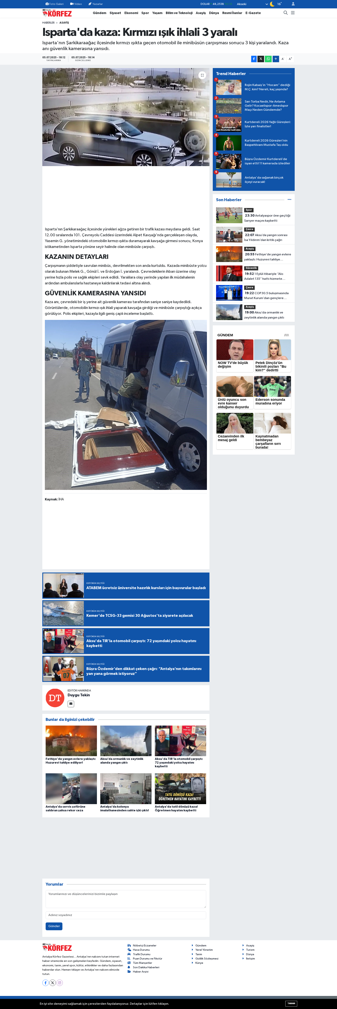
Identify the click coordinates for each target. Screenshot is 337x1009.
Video (78, 4)
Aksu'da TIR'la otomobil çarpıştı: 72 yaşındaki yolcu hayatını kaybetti (179, 762)
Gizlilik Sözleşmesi (206, 958)
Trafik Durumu (141, 954)
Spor (145, 13)
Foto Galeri (56, 4)
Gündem (99, 13)
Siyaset (115, 13)
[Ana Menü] (293, 13)
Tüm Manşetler (142, 962)
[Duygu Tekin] (55, 697)
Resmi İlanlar (232, 13)
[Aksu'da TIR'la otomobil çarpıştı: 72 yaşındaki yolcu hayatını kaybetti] (180, 741)
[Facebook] (45, 983)
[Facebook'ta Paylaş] (254, 59)
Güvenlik (251, 268)
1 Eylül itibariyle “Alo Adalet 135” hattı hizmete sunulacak (263, 276)
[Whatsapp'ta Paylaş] (268, 59)
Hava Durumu (141, 949)
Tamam (291, 1003)
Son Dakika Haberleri (146, 967)
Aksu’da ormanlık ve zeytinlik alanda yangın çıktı (264, 315)
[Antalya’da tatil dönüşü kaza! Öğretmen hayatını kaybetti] (180, 788)
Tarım (198, 954)
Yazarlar (97, 4)
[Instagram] (59, 983)
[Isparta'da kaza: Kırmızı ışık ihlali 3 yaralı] (125, 117)
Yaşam (157, 13)
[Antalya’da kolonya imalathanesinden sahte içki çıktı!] (126, 788)
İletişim (250, 958)
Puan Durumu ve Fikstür (147, 958)
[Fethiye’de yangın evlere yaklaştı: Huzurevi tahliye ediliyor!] (71, 741)
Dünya (214, 13)
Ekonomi (131, 13)
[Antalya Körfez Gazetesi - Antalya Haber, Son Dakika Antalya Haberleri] (57, 13)
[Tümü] (289, 200)
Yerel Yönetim (204, 949)
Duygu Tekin (79, 695)
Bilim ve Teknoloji (179, 13)
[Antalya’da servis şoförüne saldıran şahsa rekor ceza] (71, 788)
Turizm (250, 949)
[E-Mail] (71, 704)
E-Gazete (253, 13)
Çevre (249, 229)
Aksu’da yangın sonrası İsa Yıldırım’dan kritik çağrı (265, 237)
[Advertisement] (126, 195)
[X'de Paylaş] (260, 59)
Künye (199, 962)
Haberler (48, 22)
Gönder (54, 926)
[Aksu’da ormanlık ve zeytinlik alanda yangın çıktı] (126, 741)
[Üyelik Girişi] (291, 4)
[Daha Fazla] (276, 59)
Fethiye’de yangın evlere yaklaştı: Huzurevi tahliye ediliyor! (267, 257)
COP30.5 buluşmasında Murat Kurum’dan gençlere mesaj (266, 296)
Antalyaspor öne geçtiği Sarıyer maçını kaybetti (267, 218)
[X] (52, 983)
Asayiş (201, 13)
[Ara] (285, 13)
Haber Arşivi (140, 971)
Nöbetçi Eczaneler (144, 945)
